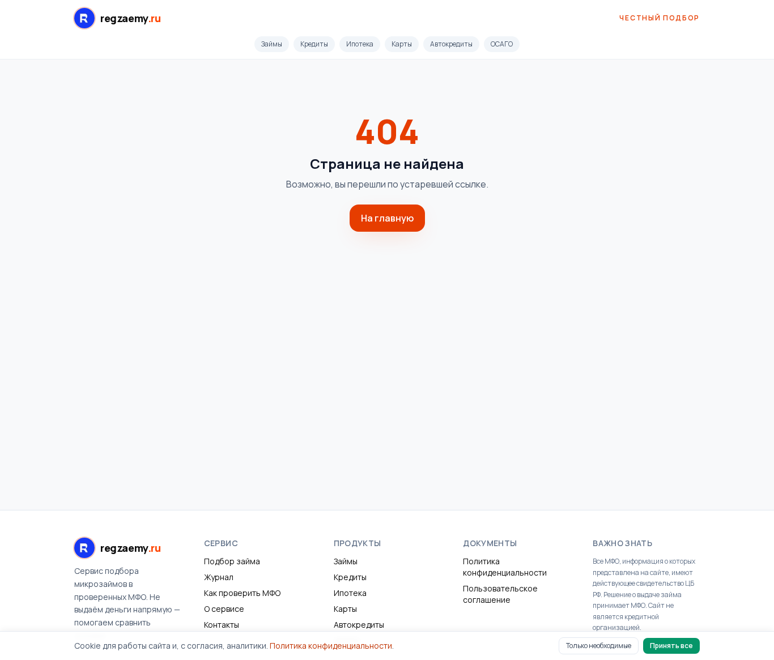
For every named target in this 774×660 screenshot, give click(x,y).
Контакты (221, 624)
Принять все (671, 645)
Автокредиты (451, 44)
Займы (271, 44)
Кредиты (314, 44)
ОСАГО (502, 44)
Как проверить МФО (242, 592)
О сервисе (224, 608)
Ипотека (359, 44)
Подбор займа (232, 561)
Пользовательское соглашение (500, 594)
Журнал (218, 577)
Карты (402, 44)
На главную (387, 218)
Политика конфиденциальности (505, 567)
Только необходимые (598, 645)
